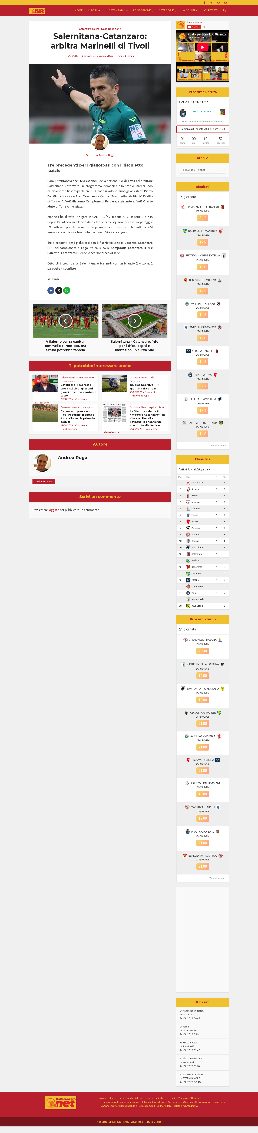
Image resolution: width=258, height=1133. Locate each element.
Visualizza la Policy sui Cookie (146, 1121)
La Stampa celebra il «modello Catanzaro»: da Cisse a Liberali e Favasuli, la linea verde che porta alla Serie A (148, 418)
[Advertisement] (202, 939)
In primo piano (68, 381)
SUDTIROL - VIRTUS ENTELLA (203, 255)
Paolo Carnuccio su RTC (193, 1058)
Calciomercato (68, 377)
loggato (53, 510)
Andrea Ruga (106, 55)
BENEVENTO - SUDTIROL (202, 855)
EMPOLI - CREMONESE (203, 327)
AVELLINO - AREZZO (203, 304)
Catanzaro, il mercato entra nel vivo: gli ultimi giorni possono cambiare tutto (78, 390)
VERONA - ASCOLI (202, 350)
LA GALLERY (189, 10)
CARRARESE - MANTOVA (202, 231)
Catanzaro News (89, 28)
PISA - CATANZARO (203, 111)
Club (188, 477)
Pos (180, 477)
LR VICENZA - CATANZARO (203, 207)
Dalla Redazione (111, 28)
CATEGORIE (166, 10)
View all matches (217, 445)
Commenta (88, 55)
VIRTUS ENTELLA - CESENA (203, 664)
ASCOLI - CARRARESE (203, 712)
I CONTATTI (210, 10)
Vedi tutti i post (44, 481)
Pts (224, 477)
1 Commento (151, 429)
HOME (79, 10)
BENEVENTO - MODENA (202, 280)
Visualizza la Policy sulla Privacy (113, 1121)
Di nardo (184, 1026)
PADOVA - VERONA (203, 759)
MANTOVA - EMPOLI (203, 807)
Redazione (43, 402)
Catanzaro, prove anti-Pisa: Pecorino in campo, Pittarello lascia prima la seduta (78, 416)
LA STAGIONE (142, 10)
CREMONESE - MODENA (203, 639)
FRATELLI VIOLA (188, 1042)
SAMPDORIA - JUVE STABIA (203, 688)
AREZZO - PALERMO (203, 783)
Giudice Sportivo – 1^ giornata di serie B (144, 386)
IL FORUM (94, 10)
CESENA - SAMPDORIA (203, 399)
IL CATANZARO (115, 10)
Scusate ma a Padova (191, 1074)
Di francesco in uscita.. (192, 1010)
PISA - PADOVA (203, 374)
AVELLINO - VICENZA (202, 736)
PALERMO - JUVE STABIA (202, 423)
